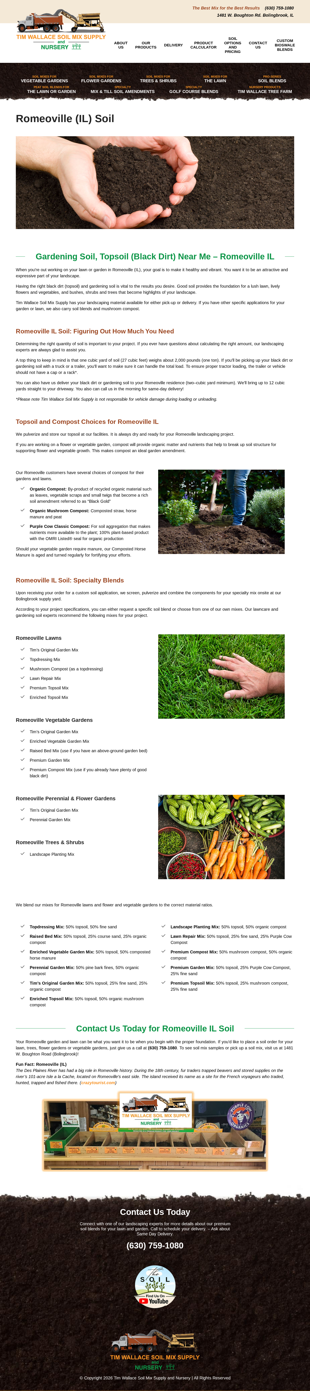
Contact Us (258, 45)
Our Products (145, 45)
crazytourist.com (98, 1082)
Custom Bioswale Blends (285, 45)
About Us (121, 45)
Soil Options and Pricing (232, 45)
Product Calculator (203, 45)
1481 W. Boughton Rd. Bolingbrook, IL (255, 15)
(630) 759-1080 (279, 8)
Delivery (173, 45)
